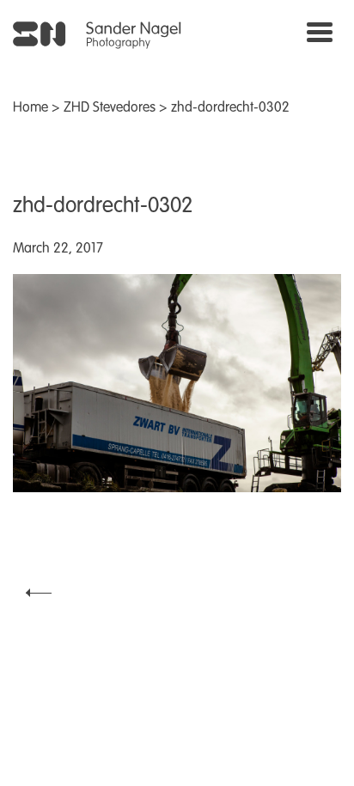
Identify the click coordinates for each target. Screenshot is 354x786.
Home (30, 108)
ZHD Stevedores (110, 108)
